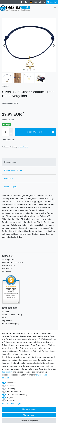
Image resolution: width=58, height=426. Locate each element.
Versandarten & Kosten (12, 262)
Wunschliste (10, 140)
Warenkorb (7, 268)
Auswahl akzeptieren (29, 421)
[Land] (31, 2)
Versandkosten (22, 147)
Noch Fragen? (10, 187)
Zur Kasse (6, 271)
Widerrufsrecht (8, 265)
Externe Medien (14, 391)
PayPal (10, 397)
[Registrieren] (26, 2)
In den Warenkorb (35, 132)
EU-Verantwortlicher (13, 170)
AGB (4, 318)
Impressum (7, 320)
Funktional (11, 400)
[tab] (29, 162)
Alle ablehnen (29, 415)
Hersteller (8, 178)
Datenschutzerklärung (12, 315)
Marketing (11, 388)
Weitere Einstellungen (12, 403)
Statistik (10, 386)
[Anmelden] (22, 2)
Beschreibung (10, 162)
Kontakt (5, 312)
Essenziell (11, 383)
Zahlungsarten (8, 259)
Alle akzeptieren (29, 409)
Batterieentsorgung (10, 323)
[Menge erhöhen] (11, 130)
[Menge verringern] (11, 134)
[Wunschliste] (44, 2)
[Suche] (40, 2)
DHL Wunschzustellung (17, 394)
